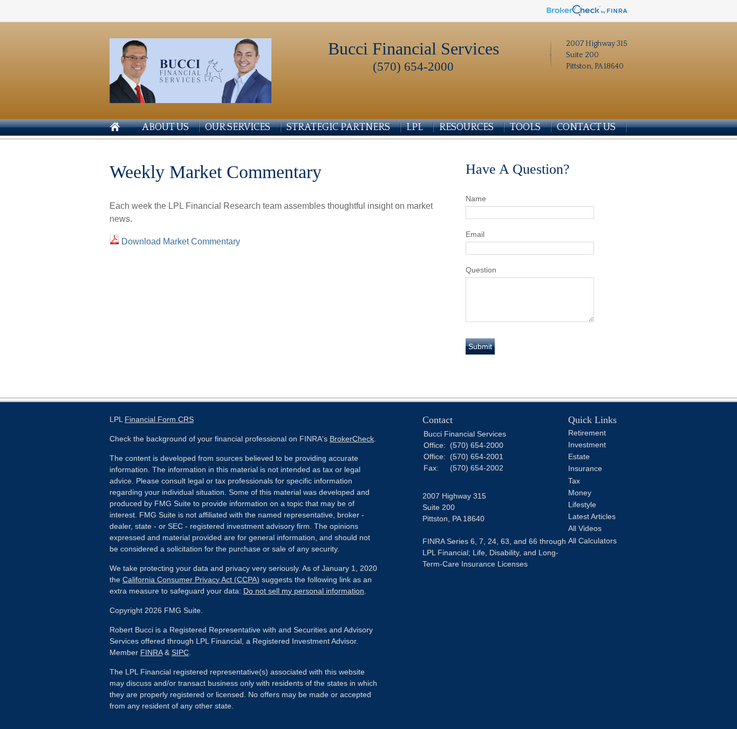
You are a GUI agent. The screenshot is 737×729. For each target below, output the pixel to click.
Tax (574, 480)
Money (579, 492)
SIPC (180, 652)
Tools (525, 127)
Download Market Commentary (180, 241)
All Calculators (592, 540)
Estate (579, 456)
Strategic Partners (338, 127)
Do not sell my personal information (303, 591)
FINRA (151, 652)
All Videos (585, 528)
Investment (587, 444)
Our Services (237, 127)
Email (475, 234)
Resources (466, 127)
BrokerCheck (352, 438)
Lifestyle (582, 504)
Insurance (585, 468)
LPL (414, 127)
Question (481, 269)
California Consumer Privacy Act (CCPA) (191, 579)
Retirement (587, 432)
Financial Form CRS (159, 419)
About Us (165, 127)
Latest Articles (592, 516)
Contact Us (586, 127)
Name (476, 198)
